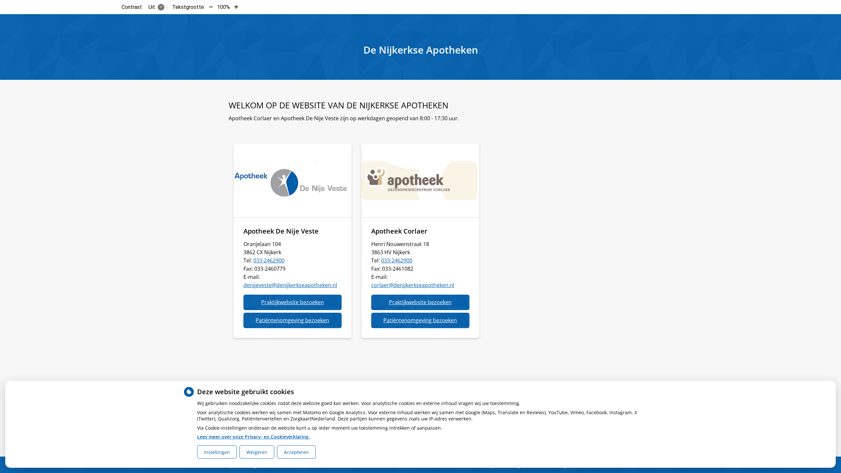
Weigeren (256, 452)
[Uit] (163, 7)
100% (223, 7)
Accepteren (296, 452)
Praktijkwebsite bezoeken (301, 304)
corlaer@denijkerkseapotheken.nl (412, 285)
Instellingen (217, 452)
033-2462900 (268, 260)
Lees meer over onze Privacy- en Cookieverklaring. (253, 437)
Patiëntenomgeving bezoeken (298, 322)
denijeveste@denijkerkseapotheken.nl (290, 285)
